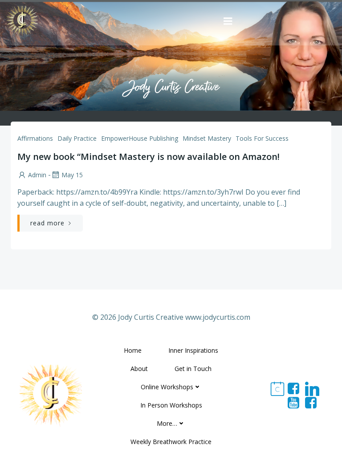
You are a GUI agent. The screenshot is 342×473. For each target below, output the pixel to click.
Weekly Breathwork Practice (171, 441)
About (139, 368)
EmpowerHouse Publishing (139, 138)
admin (37, 175)
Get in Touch (193, 368)
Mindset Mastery (207, 138)
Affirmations (35, 138)
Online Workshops (167, 387)
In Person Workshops (171, 405)
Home (133, 350)
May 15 (72, 175)
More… (167, 423)
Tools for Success (262, 138)
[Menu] (228, 21)
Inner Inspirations (193, 350)
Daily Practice (77, 138)
